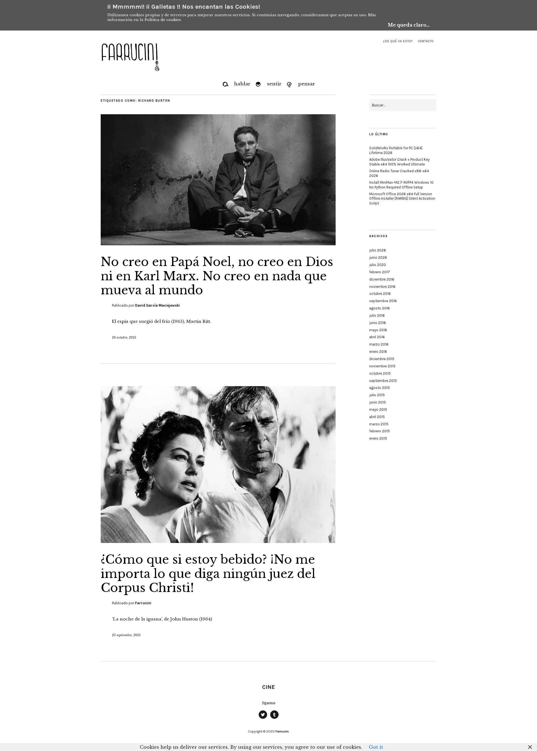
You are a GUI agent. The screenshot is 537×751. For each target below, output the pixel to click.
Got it (376, 747)
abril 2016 (377, 337)
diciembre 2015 (381, 359)
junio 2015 (377, 402)
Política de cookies (163, 19)
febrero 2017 (379, 272)
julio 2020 (377, 265)
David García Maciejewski (157, 305)
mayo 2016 (378, 330)
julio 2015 (377, 395)
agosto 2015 (379, 388)
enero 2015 (378, 438)
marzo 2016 (378, 344)
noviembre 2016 (382, 286)
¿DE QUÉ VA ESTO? (398, 41)
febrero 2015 (379, 431)
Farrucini (143, 603)
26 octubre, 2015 (124, 337)
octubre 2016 (380, 293)
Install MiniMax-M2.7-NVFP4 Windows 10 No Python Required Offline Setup (401, 184)
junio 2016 (377, 323)
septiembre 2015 (383, 381)
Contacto (426, 41)
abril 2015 (377, 417)
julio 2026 (377, 250)
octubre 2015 (380, 373)
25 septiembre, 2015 (126, 635)
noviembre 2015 (382, 366)
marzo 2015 (378, 424)
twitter (263, 718)
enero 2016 (378, 351)
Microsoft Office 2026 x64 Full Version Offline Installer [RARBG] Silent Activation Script (402, 199)
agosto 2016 (379, 308)
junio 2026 (378, 257)
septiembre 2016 (383, 301)
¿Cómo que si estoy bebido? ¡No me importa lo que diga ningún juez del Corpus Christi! (208, 573)
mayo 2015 (378, 409)
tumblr (274, 718)
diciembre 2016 (381, 279)
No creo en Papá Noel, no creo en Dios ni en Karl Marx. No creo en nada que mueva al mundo (217, 276)
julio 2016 (377, 315)
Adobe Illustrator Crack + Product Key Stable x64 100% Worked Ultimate (399, 161)
